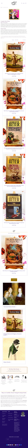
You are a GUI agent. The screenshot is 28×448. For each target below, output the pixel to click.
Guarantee (15, 417)
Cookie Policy (10, 415)
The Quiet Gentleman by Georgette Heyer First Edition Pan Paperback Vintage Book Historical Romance (14, 148)
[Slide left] (12, 277)
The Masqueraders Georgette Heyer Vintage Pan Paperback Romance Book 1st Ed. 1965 (14, 223)
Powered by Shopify (16, 446)
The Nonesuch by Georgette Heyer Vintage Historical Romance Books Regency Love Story (14, 74)
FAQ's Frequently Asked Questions (4, 425)
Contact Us (3, 413)
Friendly (15, 414)
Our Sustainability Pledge (10, 420)
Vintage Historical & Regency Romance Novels (12, 334)
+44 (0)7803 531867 (4, 416)
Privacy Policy (10, 413)
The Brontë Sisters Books (9, 306)
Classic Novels (6, 362)
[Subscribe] (21, 439)
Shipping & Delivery (3, 419)
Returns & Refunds (3, 422)
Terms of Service (10, 417)
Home (1, 7)
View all (14, 279)
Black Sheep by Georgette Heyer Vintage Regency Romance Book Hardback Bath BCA (14, 111)
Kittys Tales (12, 446)
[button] (2, 3)
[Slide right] (15, 277)
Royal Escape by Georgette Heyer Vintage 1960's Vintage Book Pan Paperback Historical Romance (14, 186)
